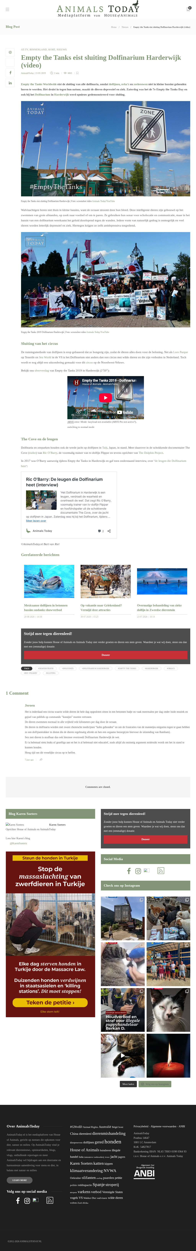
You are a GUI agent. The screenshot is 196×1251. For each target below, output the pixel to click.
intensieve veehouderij (94, 1157)
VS (81, 1198)
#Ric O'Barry (30, 673)
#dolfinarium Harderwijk (95, 668)
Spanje (99, 1184)
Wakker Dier (89, 1198)
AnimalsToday (27, 73)
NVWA (110, 1170)
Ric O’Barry (50, 452)
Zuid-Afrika (83, 1203)
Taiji (104, 447)
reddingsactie (85, 1185)
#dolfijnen (68, 668)
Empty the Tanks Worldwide (39, 84)
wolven (73, 1203)
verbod (96, 1192)
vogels (74, 1197)
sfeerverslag (42, 370)
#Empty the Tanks (127, 668)
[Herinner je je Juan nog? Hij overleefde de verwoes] (123, 964)
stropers (73, 1192)
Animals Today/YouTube (103, 201)
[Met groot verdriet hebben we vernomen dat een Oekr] (168, 1056)
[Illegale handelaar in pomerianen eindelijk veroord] (123, 1010)
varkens (84, 1192)
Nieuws (125, 27)
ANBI (182, 1126)
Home (114, 27)
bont (120, 1127)
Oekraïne (75, 1177)
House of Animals (26, 829)
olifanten (89, 1177)
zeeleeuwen (141, 84)
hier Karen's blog (20, 838)
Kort (51, 49)
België (115, 1127)
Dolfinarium (42, 94)
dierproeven (76, 1142)
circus (89, 362)
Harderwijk (61, 94)
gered (99, 1142)
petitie (118, 1177)
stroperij (112, 1184)
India (81, 1157)
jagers (121, 1156)
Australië (105, 1127)
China (74, 1134)
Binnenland (38, 49)
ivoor (107, 1157)
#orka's (171, 668)
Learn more (19, 1180)
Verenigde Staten (112, 1192)
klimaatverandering (86, 1170)
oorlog (99, 1178)
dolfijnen (114, 84)
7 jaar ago (29, 760)
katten (98, 1163)
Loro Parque (180, 352)
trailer (32, 452)
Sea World (45, 357)
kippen (109, 1163)
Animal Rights (90, 1127)
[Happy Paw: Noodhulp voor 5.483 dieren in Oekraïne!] (168, 919)
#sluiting (51, 673)
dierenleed (85, 1133)
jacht (113, 1157)
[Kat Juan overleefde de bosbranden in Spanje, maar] (123, 1056)
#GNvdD (76, 1127)
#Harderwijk (151, 668)
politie (73, 1185)
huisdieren (105, 1150)
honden (113, 1141)
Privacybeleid (141, 1126)
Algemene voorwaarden (163, 1126)
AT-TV (24, 49)
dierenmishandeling (109, 1133)
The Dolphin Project (151, 452)
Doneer (106, 655)
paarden (108, 1178)
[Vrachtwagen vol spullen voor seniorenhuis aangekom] (168, 964)
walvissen (102, 1198)
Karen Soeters (57, 824)
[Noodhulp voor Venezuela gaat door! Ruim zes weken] (168, 1010)
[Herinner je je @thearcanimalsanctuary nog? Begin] (123, 919)
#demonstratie (46, 668)
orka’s (125, 84)
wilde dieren (115, 1198)
